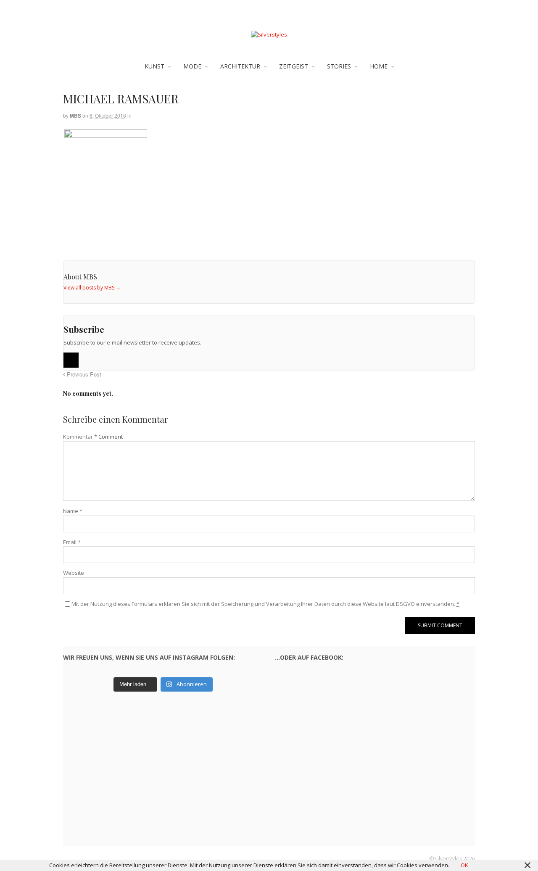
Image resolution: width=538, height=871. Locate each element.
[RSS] (71, 360)
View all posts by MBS (92, 287)
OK (464, 865)
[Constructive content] (269, 34)
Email (72, 542)
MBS (75, 115)
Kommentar (80, 436)
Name (72, 511)
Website (73, 572)
